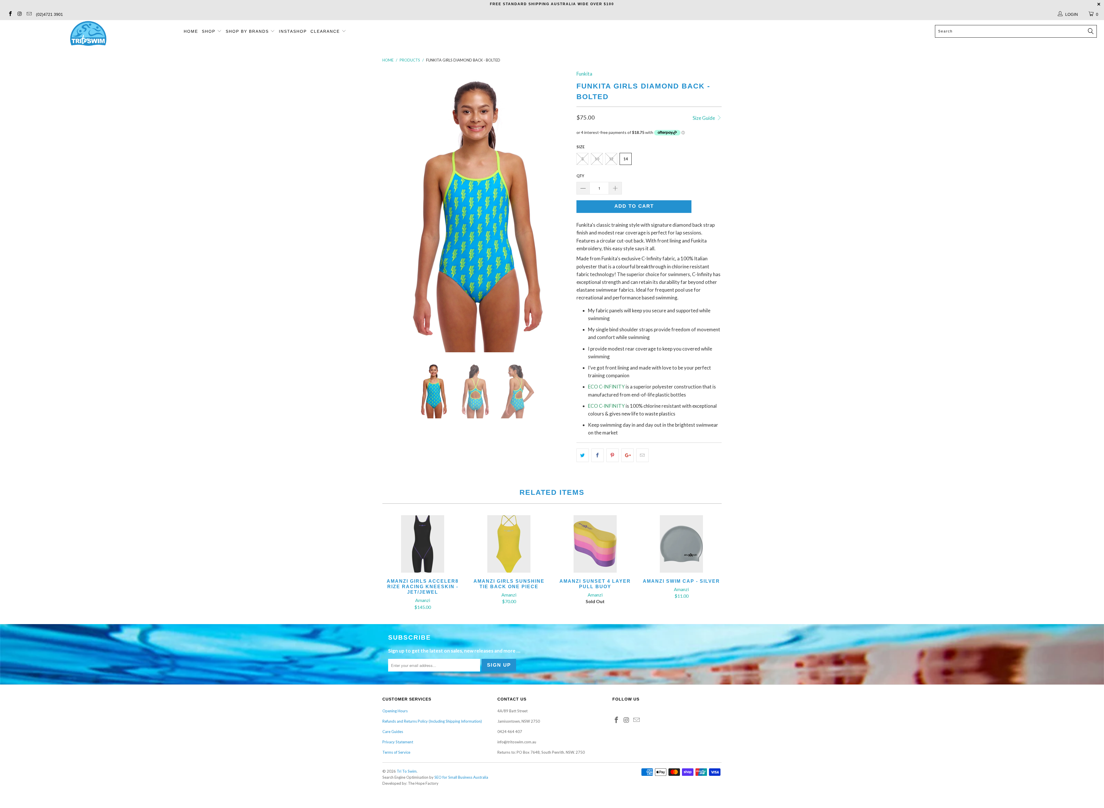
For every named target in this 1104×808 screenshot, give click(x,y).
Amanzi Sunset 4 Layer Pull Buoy (595, 544)
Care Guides (392, 731)
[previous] (392, 211)
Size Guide (704, 118)
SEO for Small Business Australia (461, 777)
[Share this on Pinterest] (612, 455)
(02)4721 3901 (49, 14)
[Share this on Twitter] (582, 455)
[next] (560, 211)
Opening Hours (395, 711)
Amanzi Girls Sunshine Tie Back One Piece (509, 544)
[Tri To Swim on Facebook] (10, 14)
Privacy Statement (397, 742)
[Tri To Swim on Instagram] (19, 14)
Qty (580, 176)
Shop (208, 31)
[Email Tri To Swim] (29, 14)
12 (611, 159)
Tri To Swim (407, 771)
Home (191, 31)
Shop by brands (248, 31)
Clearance (326, 31)
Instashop (293, 31)
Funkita (584, 74)
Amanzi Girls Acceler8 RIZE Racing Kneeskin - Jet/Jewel (422, 544)
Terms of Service (396, 752)
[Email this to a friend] (642, 455)
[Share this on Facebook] (597, 455)
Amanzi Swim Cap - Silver (681, 544)
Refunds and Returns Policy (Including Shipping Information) (432, 721)
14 (625, 159)
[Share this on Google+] (627, 455)
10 (597, 159)
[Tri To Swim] (88, 34)
